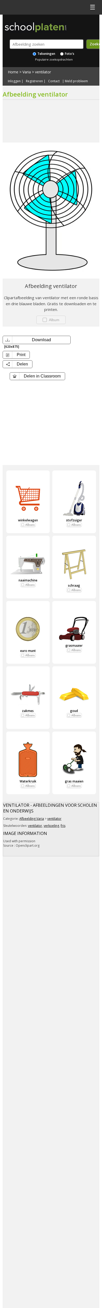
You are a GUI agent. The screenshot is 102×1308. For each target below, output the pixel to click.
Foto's (69, 53)
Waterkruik (28, 781)
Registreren (34, 81)
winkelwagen (28, 520)
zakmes (28, 711)
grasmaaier (74, 645)
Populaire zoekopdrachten (54, 59)
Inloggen (14, 81)
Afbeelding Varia (31, 818)
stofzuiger (74, 520)
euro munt (28, 651)
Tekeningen (46, 53)
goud (74, 711)
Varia (26, 71)
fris (63, 825)
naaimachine (28, 580)
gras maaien (74, 781)
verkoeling (51, 825)
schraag (74, 585)
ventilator (43, 71)
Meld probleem (76, 81)
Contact (54, 81)
